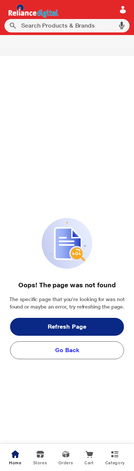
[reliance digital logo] (31, 10)
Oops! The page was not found (66, 285)
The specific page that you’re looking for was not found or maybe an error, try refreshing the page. (67, 303)
